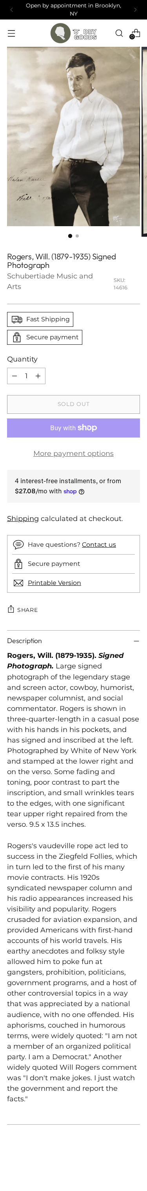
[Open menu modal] (11, 33)
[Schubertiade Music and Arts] (73, 33)
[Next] (135, 9)
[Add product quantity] (38, 376)
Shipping (23, 518)
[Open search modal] (119, 33)
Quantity (22, 359)
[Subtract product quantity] (14, 376)
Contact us (99, 544)
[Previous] (11, 9)
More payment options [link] (73, 453)
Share (27, 609)
